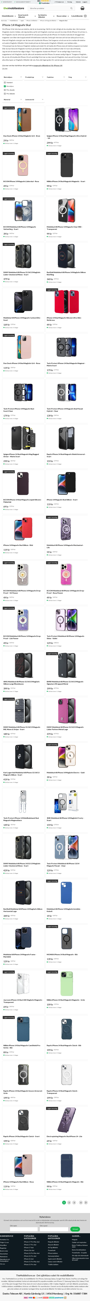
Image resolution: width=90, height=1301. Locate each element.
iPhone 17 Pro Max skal (31, 1242)
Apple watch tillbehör (55, 1259)
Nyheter (78, 2)
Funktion (50, 77)
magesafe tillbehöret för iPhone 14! (47, 65)
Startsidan (4, 20)
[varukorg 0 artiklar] (82, 8)
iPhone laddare (53, 1253)
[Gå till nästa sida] (86, 1202)
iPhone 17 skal (28, 1247)
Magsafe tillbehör (53, 1242)
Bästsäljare (8, 77)
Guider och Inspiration (79, 1242)
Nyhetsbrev (4, 1256)
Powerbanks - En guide (79, 1252)
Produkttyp (29, 77)
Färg (70, 77)
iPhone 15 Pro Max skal (31, 1262)
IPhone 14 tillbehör (32, 20)
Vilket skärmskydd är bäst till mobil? (80, 1259)
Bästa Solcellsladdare (79, 1250)
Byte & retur (4, 1251)
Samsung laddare (53, 1256)
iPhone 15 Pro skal (30, 1264)
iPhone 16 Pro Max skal (31, 1253)
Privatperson (60, 2)
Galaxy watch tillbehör (55, 1262)
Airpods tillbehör (53, 1245)
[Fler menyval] (85, 16)
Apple (22, 20)
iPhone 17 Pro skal (30, 1245)
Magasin (74, 1239)
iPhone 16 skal (28, 1259)
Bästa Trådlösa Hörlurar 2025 (80, 1246)
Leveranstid (29, 99)
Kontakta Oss (4, 1239)
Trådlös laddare (53, 1264)
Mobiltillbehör (14, 20)
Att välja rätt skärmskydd (80, 1255)
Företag (69, 2)
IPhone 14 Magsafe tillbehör (48, 20)
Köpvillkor (3, 1245)
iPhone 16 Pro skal (30, 1256)
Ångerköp (3, 1248)
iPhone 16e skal (29, 1250)
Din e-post (43, 1226)
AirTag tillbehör (53, 1247)
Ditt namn (13, 1226)
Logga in (85, 2)
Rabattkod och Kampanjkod (5, 1260)
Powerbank (51, 1250)
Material (7, 99)
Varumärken (4, 1254)
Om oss (2, 1264)
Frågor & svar (4, 1242)
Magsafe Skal (63, 20)
